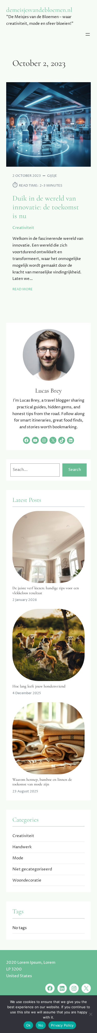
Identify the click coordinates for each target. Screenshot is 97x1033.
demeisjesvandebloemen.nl (39, 10)
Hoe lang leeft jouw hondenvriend (38, 686)
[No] (90, 1014)
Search (74, 469)
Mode (17, 858)
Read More (22, 289)
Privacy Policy (62, 1025)
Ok (28, 1025)
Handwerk (22, 847)
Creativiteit (23, 228)
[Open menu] (88, 34)
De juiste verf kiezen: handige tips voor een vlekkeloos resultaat (45, 590)
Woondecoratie (26, 880)
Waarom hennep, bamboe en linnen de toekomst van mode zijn (42, 781)
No (40, 1025)
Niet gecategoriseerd (32, 869)
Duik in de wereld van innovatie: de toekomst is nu (45, 207)
